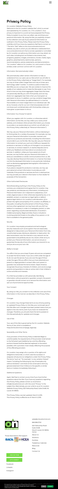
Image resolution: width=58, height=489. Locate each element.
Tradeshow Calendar (39, 443)
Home (34, 432)
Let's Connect (14, 460)
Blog (33, 448)
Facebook (9, 464)
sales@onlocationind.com (41, 419)
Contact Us (36, 451)
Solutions (35, 437)
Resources (35, 445)
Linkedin (9, 467)
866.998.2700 (36, 422)
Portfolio (35, 440)
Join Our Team (14, 455)
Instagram (10, 470)
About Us (35, 434)
